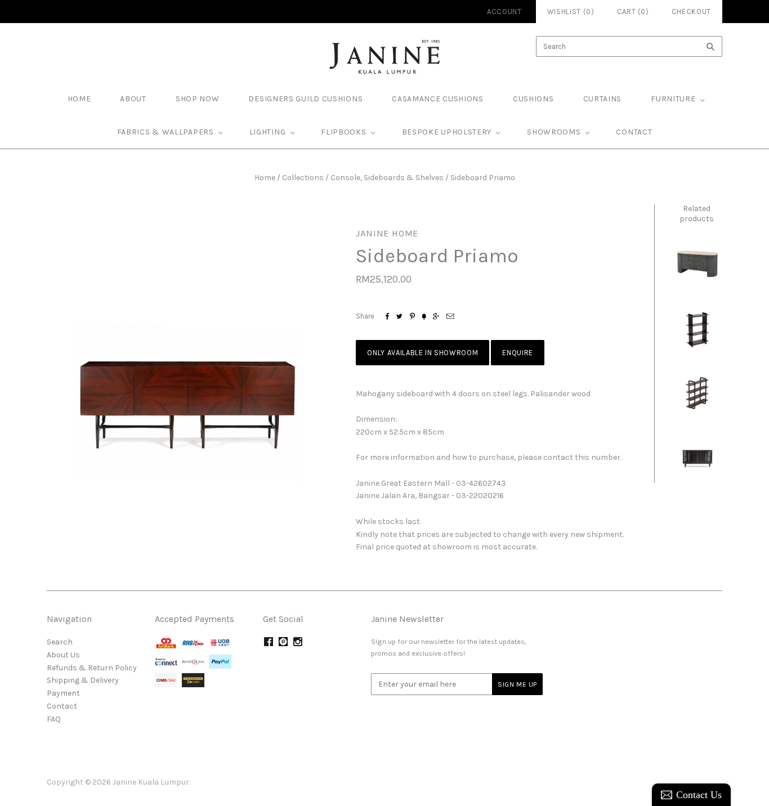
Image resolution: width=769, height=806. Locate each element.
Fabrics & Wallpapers (165, 132)
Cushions (533, 99)
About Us (63, 655)
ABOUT (133, 99)
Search (60, 642)
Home (264, 177)
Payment (63, 693)
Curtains (602, 99)
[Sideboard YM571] (697, 263)
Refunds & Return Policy (92, 668)
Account (504, 11)
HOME (79, 99)
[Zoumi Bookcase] (697, 393)
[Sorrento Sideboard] (697, 457)
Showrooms (553, 132)
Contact (634, 132)
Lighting (267, 132)
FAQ (54, 719)
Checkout (691, 11)
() (633, 11)
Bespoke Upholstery (447, 132)
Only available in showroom (422, 352)
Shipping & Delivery (83, 680)
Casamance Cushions (438, 99)
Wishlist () (570, 11)
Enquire (517, 352)
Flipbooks (343, 132)
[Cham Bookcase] (697, 328)
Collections (303, 177)
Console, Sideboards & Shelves (387, 177)
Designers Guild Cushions (305, 99)
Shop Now (198, 99)
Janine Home (387, 233)
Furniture (673, 99)
